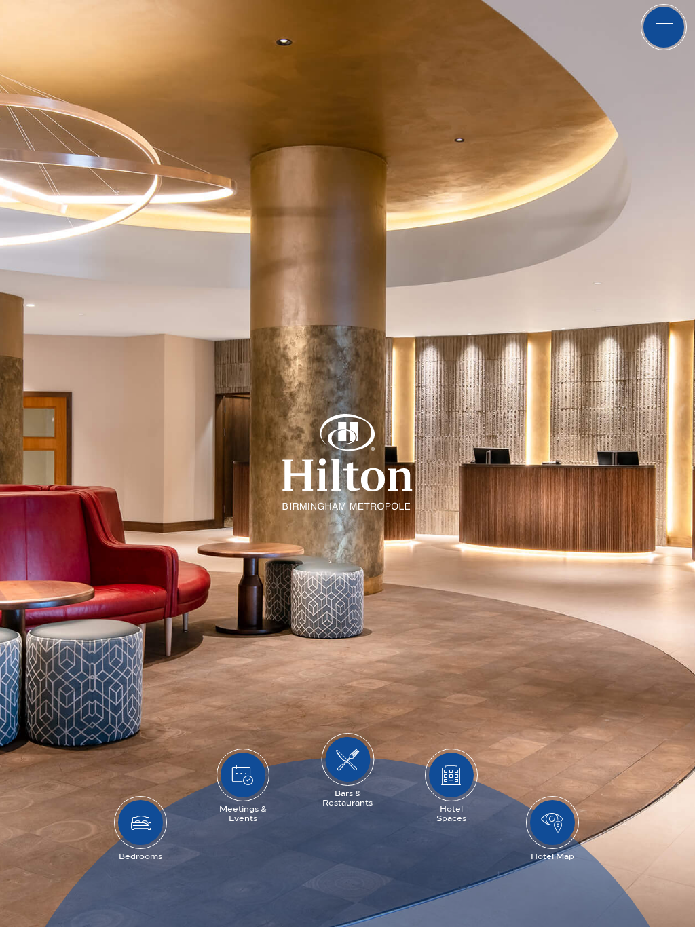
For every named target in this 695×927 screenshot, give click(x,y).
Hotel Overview (388, 27)
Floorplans (286, 27)
